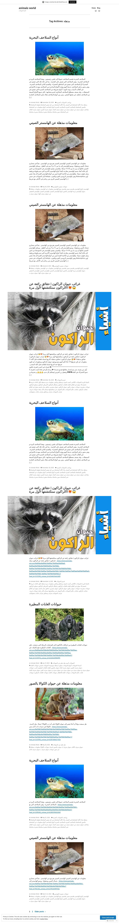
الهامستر (86, 189)
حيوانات (77, 387)
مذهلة (85, 105)
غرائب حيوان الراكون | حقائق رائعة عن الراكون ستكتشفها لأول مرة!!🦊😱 (54, 286)
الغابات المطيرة (42, 668)
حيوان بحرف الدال (34, 749)
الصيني (52, 191)
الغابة (69, 385)
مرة (46, 382)
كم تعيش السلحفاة (45, 105)
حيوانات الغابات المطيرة (45, 604)
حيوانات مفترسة (85, 387)
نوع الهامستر (57, 189)
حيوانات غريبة (34, 389)
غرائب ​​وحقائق (48, 392)
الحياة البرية (85, 382)
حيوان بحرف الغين (46, 670)
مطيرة (60, 665)
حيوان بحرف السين (46, 110)
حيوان (57, 668)
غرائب (41, 392)
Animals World (35, 102)
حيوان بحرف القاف (34, 110)
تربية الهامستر (72, 191)
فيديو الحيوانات (61, 380)
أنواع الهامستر (79, 189)
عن (50, 194)
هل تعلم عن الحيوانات (58, 663)
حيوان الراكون (63, 387)
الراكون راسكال (57, 385)
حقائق (47, 387)
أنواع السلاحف (50, 107)
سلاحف (86, 110)
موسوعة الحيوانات (48, 665)
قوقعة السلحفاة (35, 105)
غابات (37, 392)
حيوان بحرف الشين (76, 668)
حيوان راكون (71, 387)
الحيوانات (79, 382)
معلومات (37, 189)
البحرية (57, 107)
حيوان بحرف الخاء (65, 668)
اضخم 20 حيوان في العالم (78, 385)
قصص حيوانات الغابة (37, 665)
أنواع (44, 107)
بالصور (83, 107)
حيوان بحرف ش (65, 670)
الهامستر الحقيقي (34, 191)
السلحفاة (78, 107)
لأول (39, 382)
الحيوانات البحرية (61, 102)
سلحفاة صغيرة (47, 112)
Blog (98, 8)
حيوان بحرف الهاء (43, 194)
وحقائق (60, 382)
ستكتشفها (51, 389)
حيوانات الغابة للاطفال (63, 673)
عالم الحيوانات (69, 389)
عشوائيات (32, 392)
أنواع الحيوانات (67, 665)
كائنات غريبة (34, 382)
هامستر (64, 189)
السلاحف (62, 107)
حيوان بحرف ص (79, 110)
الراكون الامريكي (48, 385)
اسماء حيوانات (49, 747)
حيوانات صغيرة (63, 187)
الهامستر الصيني (44, 191)
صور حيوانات (53, 749)
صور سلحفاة (56, 112)
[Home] (96, 10)
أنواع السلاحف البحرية (43, 37)
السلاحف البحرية (70, 107)
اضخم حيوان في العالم (35, 387)
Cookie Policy (44, 919)
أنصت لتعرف (67, 382)
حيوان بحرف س (69, 110)
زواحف (69, 102)
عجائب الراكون (83, 389)
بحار (44, 387)
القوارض (55, 187)
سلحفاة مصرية (38, 112)
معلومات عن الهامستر (46, 189)
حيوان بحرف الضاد (34, 670)
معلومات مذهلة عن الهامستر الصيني (53, 123)
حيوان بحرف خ (56, 670)
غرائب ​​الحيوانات (57, 392)
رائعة (39, 389)
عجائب (76, 389)
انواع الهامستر (58, 191)
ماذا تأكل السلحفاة (59, 105)
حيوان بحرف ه (33, 194)
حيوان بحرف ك (66, 747)
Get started (72, 2)
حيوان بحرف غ (85, 670)
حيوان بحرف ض (75, 670)
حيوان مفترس (54, 387)
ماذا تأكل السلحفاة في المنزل (74, 105)
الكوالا (42, 747)
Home (94, 8)
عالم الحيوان (61, 389)
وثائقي (56, 382)
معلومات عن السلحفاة (35, 107)
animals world (27, 8)
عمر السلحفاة (64, 112)
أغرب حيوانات (33, 668)
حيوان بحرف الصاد (58, 110)
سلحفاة (31, 112)
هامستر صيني (70, 189)
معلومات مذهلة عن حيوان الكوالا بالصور (55, 683)
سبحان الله (45, 389)
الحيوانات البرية (70, 663)
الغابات (65, 385)
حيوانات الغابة (53, 673)
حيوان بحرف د (44, 749)
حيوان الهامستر (80, 191)
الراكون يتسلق (38, 385)
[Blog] (98, 10)
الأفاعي (73, 382)
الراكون (31, 385)
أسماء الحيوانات (76, 665)
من (53, 105)
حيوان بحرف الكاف (77, 747)
